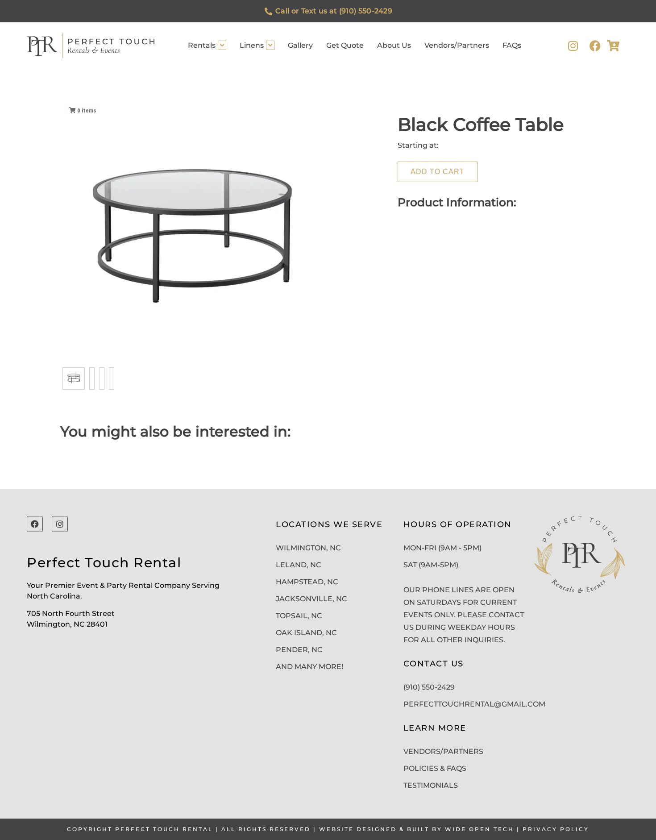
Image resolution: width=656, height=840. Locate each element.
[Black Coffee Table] (73, 378)
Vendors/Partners (456, 45)
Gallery (300, 45)
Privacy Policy (556, 829)
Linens (252, 45)
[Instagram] (572, 45)
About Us (394, 45)
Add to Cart (438, 171)
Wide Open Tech (479, 829)
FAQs (511, 45)
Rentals (202, 45)
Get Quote (345, 45)
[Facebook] (595, 45)
